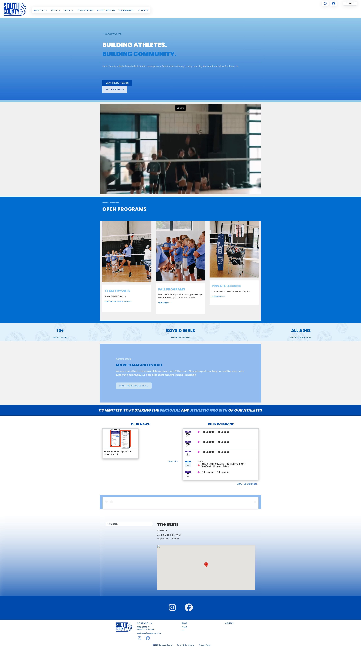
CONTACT (229, 623)
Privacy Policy (205, 645)
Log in (350, 3)
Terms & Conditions (185, 645)
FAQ (183, 631)
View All (172, 461)
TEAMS (184, 627)
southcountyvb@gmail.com (149, 633)
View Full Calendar (247, 484)
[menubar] (91, 10)
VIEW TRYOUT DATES (117, 83)
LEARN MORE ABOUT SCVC (133, 385)
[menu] (129, 524)
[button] (206, 565)
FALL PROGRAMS (115, 89)
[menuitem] (40, 10)
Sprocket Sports (165, 645)
